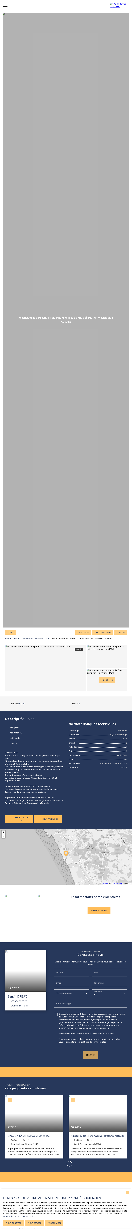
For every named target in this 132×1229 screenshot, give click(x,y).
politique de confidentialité (93, 1042)
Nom (96, 972)
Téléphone (99, 983)
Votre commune (64, 993)
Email (58, 983)
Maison (16, 638)
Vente (8, 638)
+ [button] (3, 832)
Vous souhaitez (99, 991)
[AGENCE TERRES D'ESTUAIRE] (120, 6)
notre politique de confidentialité (18, 1216)
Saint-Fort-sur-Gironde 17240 (35, 638)
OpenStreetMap (116, 884)
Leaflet (105, 884)
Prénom (59, 972)
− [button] (3, 836)
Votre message (63, 1003)
